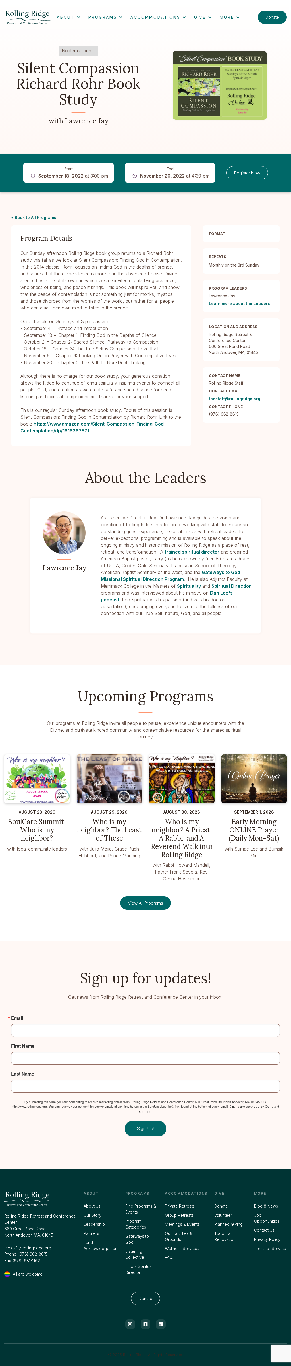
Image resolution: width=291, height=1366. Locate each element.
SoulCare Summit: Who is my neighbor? (37, 830)
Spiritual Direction (231, 586)
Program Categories (135, 1224)
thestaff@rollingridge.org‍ (27, 1247)
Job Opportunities (266, 1218)
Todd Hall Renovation (225, 1236)
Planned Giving (228, 1224)
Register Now (247, 173)
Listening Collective (134, 1254)
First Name (22, 1046)
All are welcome (28, 1274)
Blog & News (266, 1206)
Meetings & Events (182, 1224)
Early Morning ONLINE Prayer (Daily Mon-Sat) (254, 830)
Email (17, 1018)
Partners (91, 1233)
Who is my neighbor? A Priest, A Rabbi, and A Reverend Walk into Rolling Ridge (182, 838)
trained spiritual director (192, 552)
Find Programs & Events (140, 1209)
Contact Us (264, 1230)
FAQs (169, 1257)
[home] (28, 17)
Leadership (94, 1224)
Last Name (22, 1074)
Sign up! (145, 1128)
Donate (272, 17)
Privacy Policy (267, 1239)
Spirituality (189, 586)
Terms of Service (270, 1248)
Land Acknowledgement (101, 1245)
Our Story (92, 1215)
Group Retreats (179, 1215)
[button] (68, 17)
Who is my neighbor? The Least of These (109, 830)
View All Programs (145, 903)
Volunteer (223, 1215)
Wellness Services (182, 1248)
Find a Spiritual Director (139, 1269)
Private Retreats (180, 1206)
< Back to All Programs (33, 217)
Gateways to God (137, 1239)
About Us (92, 1206)
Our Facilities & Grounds (178, 1236)
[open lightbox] (220, 85)
